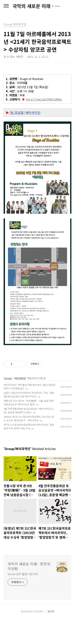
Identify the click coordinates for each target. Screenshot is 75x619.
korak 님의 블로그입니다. (23, 574)
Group (8, 378)
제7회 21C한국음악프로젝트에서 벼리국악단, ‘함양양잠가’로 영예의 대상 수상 (29, 426)
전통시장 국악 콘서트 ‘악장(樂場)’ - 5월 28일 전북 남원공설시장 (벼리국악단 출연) (28, 402)
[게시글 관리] (20, 364)
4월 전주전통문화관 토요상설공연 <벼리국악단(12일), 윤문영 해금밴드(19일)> (29, 410)
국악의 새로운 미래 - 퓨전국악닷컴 (37, 6)
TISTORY (38, 611)
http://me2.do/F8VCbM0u (44, 99)
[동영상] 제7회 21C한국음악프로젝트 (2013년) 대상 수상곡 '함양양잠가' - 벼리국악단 (29, 418)
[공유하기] (15, 364)
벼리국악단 (20, 378)
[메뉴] (6, 6)
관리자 (51, 611)
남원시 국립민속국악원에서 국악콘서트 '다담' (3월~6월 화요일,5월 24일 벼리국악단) (29, 394)
